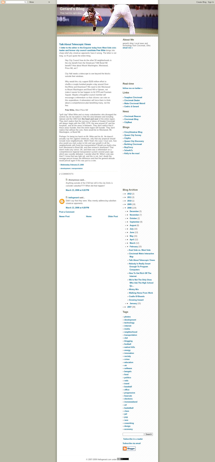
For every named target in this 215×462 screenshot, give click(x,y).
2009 (129, 204)
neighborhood (130, 332)
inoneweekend (130, 402)
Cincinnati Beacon (132, 116)
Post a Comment (66, 212)
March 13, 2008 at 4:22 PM (77, 190)
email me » (128, 48)
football (127, 344)
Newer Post (64, 216)
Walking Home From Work (141, 293)
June (132, 232)
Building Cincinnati (133, 144)
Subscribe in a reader (133, 439)
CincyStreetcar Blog (133, 132)
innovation (129, 353)
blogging (128, 341)
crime (126, 359)
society (127, 356)
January (133, 303)
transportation (77, 168)
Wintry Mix (134, 289)
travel (126, 383)
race (126, 420)
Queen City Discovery (134, 141)
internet (127, 326)
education (128, 362)
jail (125, 414)
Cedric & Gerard (131, 106)
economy (128, 429)
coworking (129, 423)
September (135, 222)
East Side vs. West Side (139, 250)
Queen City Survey (132, 135)
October (133, 218)
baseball (128, 387)
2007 (129, 307)
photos (127, 317)
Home (88, 216)
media (127, 329)
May (132, 236)
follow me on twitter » (132, 88)
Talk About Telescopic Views (75, 44)
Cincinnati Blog (131, 119)
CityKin (127, 138)
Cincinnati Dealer (132, 100)
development (66, 168)
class (126, 411)
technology (129, 323)
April (132, 239)
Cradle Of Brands (137, 296)
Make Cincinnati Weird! (134, 103)
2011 (129, 197)
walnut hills (129, 347)
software (128, 368)
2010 (129, 201)
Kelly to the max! (132, 153)
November (135, 215)
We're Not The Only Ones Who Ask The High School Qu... (141, 283)
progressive (129, 393)
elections (128, 399)
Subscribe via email (132, 443)
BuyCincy (128, 147)
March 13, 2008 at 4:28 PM (77, 208)
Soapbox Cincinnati (133, 97)
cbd (126, 338)
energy (127, 350)
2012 (129, 194)
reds (126, 381)
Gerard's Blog (72, 9)
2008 (129, 208)
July (132, 229)
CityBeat (128, 122)
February (134, 246)
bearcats (128, 396)
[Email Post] (84, 165)
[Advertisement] (137, 65)
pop (126, 417)
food (126, 374)
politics (127, 377)
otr (125, 365)
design (127, 426)
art (125, 405)
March (133, 243)
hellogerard (73, 197)
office (126, 390)
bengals (127, 371)
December (134, 211)
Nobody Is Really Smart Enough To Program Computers (139, 267)
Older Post (113, 216)
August (133, 225)
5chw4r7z (128, 150)
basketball (129, 408)
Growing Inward (136, 300)
